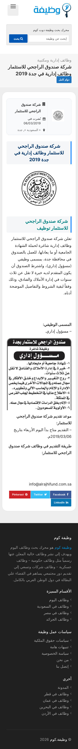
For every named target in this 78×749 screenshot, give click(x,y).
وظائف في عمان (56, 700)
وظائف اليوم (59, 600)
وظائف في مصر (56, 613)
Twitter (38, 494)
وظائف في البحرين (54, 707)
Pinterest (18, 494)
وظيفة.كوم (58, 739)
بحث (17, 38)
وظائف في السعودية (53, 606)
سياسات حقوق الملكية (51, 640)
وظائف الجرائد (57, 619)
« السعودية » (32, 130)
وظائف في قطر (56, 694)
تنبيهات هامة (59, 647)
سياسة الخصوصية (55, 653)
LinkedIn (59, 502)
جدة (20, 130)
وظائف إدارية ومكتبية (54, 60)
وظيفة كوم (63, 547)
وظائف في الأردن (55, 713)
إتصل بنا (62, 666)
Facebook (59, 494)
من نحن (63, 660)
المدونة (63, 687)
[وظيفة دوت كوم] (45, 10)
